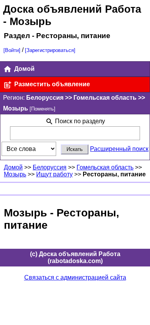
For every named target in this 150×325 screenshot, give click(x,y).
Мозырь (15, 174)
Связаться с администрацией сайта (75, 277)
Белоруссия (50, 167)
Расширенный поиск (119, 149)
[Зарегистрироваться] (50, 50)
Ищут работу (54, 174)
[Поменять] (42, 109)
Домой (24, 68)
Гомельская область (105, 167)
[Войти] (11, 50)
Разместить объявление (51, 84)
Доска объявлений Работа (72, 9)
